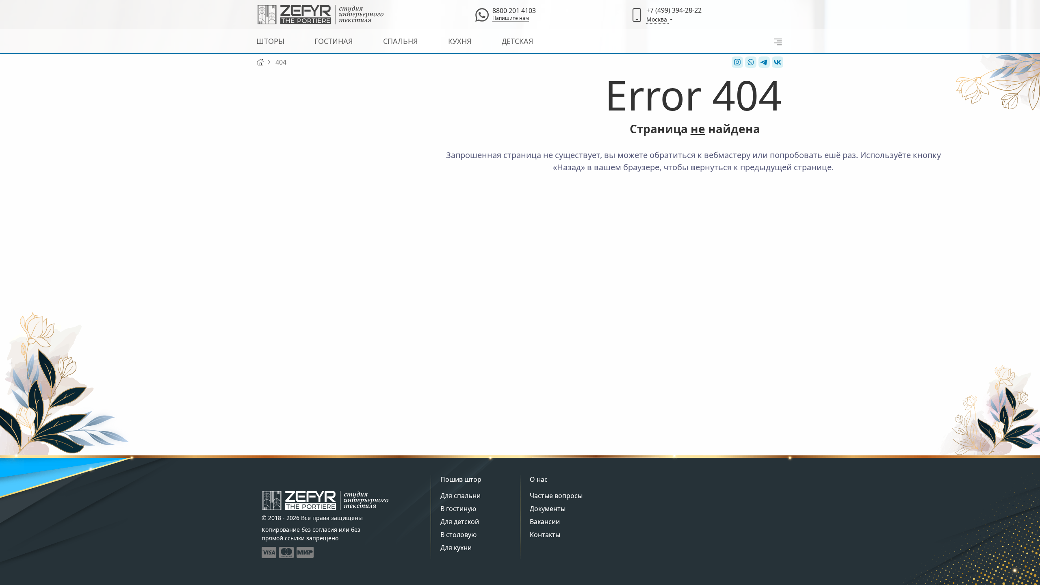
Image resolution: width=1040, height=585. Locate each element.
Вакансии (545, 521)
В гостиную (458, 508)
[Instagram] (736, 62)
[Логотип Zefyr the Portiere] (320, 14)
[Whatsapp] (481, 14)
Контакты (545, 534)
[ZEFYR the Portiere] (325, 500)
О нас (539, 479)
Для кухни (456, 547)
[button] (775, 41)
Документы (548, 508)
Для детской (459, 521)
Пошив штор (460, 479)
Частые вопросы (556, 495)
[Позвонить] (637, 14)
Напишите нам (510, 18)
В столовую (458, 534)
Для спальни (460, 495)
